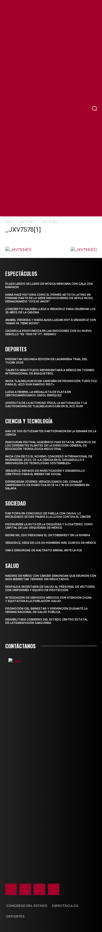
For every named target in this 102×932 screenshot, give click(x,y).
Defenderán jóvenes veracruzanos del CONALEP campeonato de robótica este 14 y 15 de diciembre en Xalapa (47, 485)
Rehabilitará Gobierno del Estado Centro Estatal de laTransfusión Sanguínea (46, 621)
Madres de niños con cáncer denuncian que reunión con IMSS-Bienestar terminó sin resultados (50, 577)
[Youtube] (53, 889)
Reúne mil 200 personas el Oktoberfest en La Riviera (47, 535)
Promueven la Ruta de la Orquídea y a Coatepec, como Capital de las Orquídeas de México (49, 526)
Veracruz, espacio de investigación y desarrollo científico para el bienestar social (45, 472)
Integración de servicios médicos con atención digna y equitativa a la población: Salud (48, 599)
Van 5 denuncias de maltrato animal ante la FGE (43, 550)
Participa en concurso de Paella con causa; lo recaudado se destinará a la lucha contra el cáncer (48, 515)
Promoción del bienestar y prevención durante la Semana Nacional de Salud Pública (46, 610)
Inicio (9, 221)
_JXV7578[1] (27, 221)
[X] (39, 889)
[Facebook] (11, 889)
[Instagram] (25, 889)
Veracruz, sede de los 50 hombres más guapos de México (50, 543)
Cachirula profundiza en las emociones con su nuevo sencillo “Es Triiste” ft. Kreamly (48, 332)
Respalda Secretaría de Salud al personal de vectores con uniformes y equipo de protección (50, 588)
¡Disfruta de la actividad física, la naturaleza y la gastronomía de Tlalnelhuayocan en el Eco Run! (46, 404)
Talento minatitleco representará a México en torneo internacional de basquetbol (49, 371)
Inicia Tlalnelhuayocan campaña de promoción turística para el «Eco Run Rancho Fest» (51, 382)
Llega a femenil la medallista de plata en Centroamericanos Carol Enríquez (38, 393)
